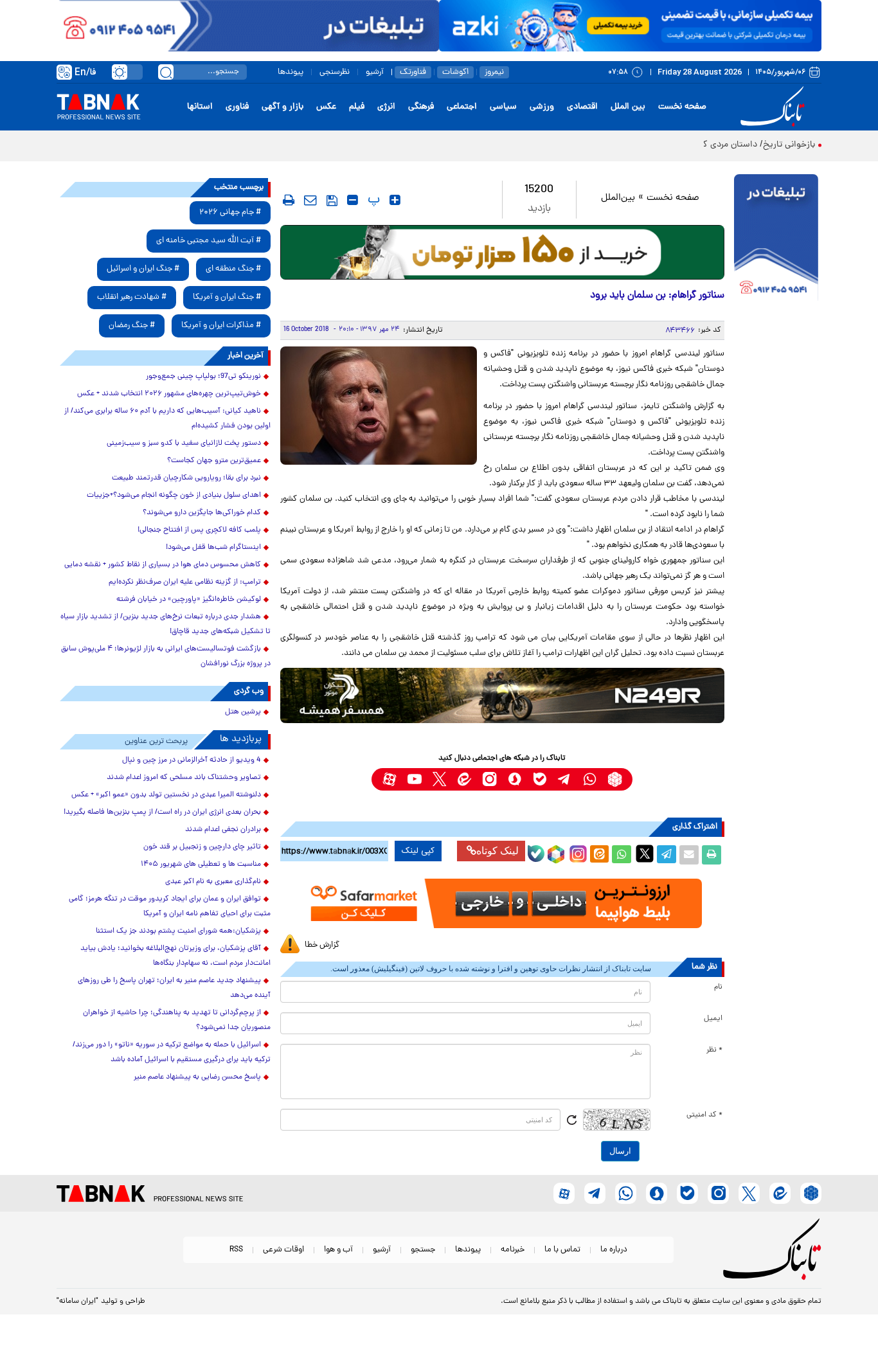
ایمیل (713, 1019)
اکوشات (455, 72)
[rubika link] (615, 779)
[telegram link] (565, 779)
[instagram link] (489, 779)
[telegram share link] (666, 855)
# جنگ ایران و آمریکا (227, 297)
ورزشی (542, 107)
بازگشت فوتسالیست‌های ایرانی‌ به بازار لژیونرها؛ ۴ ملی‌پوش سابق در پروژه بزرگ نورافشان (166, 656)
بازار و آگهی (282, 107)
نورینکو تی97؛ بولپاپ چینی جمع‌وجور (203, 376)
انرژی (386, 107)
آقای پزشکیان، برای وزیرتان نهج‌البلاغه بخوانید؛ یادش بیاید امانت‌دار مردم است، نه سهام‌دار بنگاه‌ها (175, 956)
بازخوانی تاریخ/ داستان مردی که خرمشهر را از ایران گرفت (712, 145)
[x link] (439, 779)
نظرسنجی (334, 72)
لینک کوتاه (497, 850)
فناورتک (413, 72)
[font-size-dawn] (352, 200)
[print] (289, 200)
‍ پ (372, 200)
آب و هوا (338, 1250)
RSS (236, 1250)
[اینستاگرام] (576, 852)
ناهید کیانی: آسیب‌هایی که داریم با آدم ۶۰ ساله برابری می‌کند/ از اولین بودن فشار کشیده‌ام (167, 419)
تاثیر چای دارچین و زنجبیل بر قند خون (202, 847)
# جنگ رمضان (132, 325)
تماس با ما (562, 1250)
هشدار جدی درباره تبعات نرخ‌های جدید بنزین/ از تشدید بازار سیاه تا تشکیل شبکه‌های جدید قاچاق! (165, 624)
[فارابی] (502, 252)
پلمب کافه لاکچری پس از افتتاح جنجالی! (199, 530)
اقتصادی (582, 107)
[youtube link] (414, 779)
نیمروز (494, 72)
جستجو (423, 1250)
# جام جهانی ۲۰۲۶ (230, 212)
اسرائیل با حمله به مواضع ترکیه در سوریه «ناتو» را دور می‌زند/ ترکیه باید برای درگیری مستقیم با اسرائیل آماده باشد (172, 1052)
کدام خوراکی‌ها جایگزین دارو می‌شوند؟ (202, 513)
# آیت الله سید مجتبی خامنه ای (208, 241)
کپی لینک (418, 851)
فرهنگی (421, 107)
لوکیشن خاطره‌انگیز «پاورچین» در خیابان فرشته (188, 599)
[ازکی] (630, 25)
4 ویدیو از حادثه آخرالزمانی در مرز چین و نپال (191, 760)
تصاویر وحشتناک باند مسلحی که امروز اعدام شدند (184, 778)
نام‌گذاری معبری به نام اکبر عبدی (213, 882)
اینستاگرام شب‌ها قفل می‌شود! (213, 547)
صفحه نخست (682, 107)
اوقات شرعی (283, 1250)
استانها (200, 107)
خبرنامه (512, 1250)
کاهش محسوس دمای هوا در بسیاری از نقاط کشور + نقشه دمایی (162, 565)
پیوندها (290, 72)
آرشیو (375, 72)
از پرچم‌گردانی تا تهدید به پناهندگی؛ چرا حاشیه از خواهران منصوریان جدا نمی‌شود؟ (177, 1020)
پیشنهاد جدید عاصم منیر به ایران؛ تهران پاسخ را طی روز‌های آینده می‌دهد (174, 988)
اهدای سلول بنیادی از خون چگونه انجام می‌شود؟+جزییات (174, 495)
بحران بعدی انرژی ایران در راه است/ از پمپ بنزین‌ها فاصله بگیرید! (162, 812)
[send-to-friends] (310, 200)
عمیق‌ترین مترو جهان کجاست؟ (214, 461)
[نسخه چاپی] (711, 855)
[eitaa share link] (599, 855)
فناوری (237, 107)
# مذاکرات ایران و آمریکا (221, 325)
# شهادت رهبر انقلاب (131, 297)
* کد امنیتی (704, 1115)
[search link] (166, 72)
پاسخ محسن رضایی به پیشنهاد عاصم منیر (197, 1077)
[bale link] (540, 779)
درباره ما (613, 1250)
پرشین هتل (243, 712)
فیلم (356, 107)
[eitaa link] (464, 779)
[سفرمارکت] (502, 903)
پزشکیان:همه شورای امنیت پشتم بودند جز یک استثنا (178, 931)
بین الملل (628, 107)
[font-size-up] (395, 200)
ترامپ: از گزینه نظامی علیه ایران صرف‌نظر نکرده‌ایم (185, 582)
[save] (332, 200)
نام (718, 987)
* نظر (714, 1050)
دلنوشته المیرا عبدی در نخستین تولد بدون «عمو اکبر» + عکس (166, 795)
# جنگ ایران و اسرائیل (143, 269)
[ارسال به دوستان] (689, 855)
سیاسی (503, 107)
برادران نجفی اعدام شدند (223, 830)
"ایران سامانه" (77, 1301)
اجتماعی (462, 107)
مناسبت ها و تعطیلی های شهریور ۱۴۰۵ (201, 864)
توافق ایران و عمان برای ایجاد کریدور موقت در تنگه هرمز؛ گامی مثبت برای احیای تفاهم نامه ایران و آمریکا (170, 906)
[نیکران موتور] (502, 695)
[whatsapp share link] (621, 855)
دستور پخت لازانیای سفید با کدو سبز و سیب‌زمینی (184, 443)
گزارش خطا (322, 945)
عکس (326, 107)
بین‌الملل (618, 198)
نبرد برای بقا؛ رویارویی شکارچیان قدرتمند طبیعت (186, 478)
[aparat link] (389, 779)
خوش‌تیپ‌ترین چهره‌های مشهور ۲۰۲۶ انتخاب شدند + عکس (169, 394)
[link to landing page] (774, 107)
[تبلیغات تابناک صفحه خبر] (776, 239)
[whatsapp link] (590, 779)
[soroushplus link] (514, 779)
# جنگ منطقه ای (233, 269)
